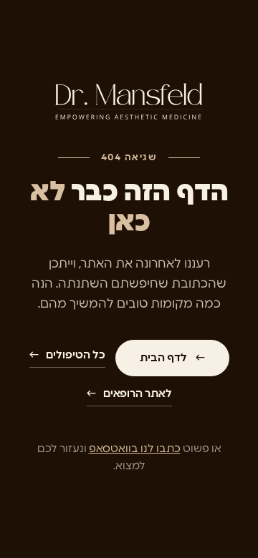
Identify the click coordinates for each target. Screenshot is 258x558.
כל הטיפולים (67, 355)
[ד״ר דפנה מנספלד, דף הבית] (129, 103)
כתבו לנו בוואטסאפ (135, 449)
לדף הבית (172, 358)
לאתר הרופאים (129, 393)
